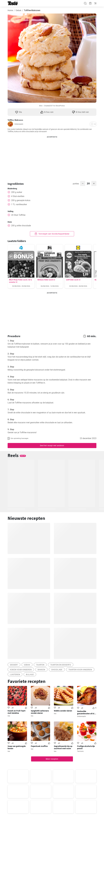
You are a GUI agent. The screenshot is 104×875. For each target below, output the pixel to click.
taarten (40, 665)
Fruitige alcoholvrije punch (86, 747)
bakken (41, 670)
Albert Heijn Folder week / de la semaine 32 (20, 281)
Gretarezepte (18, 124)
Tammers (80, 751)
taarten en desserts (60, 665)
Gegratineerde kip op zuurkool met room (63, 747)
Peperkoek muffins (39, 746)
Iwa (9, 716)
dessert (14, 665)
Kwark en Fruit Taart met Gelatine (16, 712)
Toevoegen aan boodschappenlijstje (53, 234)
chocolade (56, 670)
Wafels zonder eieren (63, 711)
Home (10, 10)
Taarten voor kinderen (80, 670)
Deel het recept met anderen (52, 446)
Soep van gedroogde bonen (17, 747)
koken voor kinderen (21, 670)
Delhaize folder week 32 (46, 280)
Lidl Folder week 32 (73, 280)
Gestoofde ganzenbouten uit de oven (86, 712)
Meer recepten (52, 759)
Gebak (18, 10)
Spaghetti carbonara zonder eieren (40, 712)
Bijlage (30, 674)
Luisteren (15, 674)
